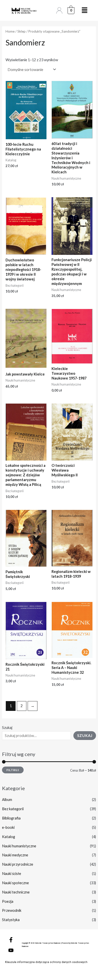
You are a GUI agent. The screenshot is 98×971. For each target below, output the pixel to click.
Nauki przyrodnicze (17, 864)
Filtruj (13, 770)
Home (10, 31)
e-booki (8, 827)
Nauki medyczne (15, 855)
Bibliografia (11, 818)
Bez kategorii (13, 809)
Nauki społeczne (15, 883)
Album (7, 799)
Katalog (8, 837)
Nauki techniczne (16, 892)
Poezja (7, 901)
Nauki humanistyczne (19, 846)
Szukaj (7, 727)
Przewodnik (11, 910)
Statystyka (11, 920)
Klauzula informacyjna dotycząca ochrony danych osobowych (46, 962)
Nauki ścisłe (11, 873)
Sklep (21, 31)
